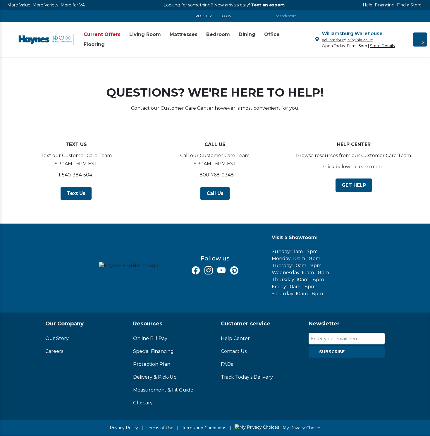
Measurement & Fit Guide (163, 390)
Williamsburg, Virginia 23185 (347, 39)
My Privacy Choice (300, 427)
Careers (54, 351)
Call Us (215, 193)
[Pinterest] (234, 270)
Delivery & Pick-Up (155, 377)
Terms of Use (160, 427)
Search (385, 16)
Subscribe (332, 351)
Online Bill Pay (150, 338)
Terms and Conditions (204, 427)
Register (204, 16)
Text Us (76, 193)
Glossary (143, 403)
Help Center (235, 338)
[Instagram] (208, 270)
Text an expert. (268, 5)
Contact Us (234, 351)
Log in (226, 16)
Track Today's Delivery (247, 377)
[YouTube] (221, 270)
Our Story (57, 338)
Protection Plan (151, 364)
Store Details (382, 45)
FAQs (227, 364)
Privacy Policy (124, 427)
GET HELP (354, 185)
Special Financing (153, 351)
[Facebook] (196, 270)
